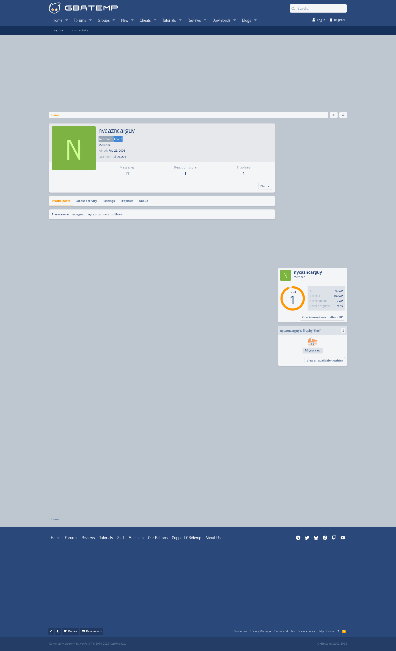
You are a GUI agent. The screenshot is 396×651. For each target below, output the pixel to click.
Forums (71, 537)
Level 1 (118, 139)
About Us (213, 537)
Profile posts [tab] (61, 201)
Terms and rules (284, 631)
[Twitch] (222, 644)
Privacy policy (306, 631)
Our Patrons (158, 537)
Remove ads (94, 631)
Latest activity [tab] (86, 201)
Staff (120, 537)
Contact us (240, 631)
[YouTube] (242, 644)
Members (136, 537)
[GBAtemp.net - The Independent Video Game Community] (83, 8)
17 (127, 173)
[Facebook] (202, 644)
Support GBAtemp (186, 537)
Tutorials (106, 537)
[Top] (338, 631)
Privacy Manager (260, 631)
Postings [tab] (108, 201)
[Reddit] (212, 644)
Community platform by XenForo (87, 644)
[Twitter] (232, 644)
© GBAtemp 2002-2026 (332, 644)
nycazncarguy (308, 272)
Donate (72, 631)
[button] (66, 20)
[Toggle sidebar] (334, 115)
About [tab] (143, 201)
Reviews (88, 537)
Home (55, 537)
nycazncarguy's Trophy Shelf (300, 330)
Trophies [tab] (126, 201)
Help (321, 631)
